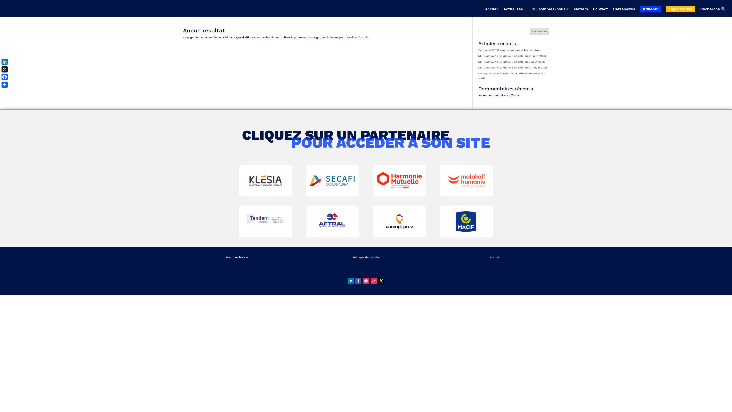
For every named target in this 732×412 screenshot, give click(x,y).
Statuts (495, 257)
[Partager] (4, 85)
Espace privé (680, 9)
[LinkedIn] (4, 62)
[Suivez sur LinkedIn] (351, 281)
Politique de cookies (366, 257)
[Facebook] (4, 77)
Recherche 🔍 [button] (713, 9)
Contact (600, 9)
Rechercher (539, 31)
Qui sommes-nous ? (550, 9)
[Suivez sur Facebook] (358, 281)
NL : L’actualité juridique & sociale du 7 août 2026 (511, 61)
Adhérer (650, 9)
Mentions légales (237, 257)
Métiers (581, 9)
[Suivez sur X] (381, 281)
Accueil (491, 9)
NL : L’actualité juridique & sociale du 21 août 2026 (512, 55)
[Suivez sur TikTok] (374, 281)
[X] (4, 69)
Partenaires (624, 9)
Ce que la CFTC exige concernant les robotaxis (509, 50)
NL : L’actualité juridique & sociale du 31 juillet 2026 (512, 67)
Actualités (513, 9)
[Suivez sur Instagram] (366, 281)
